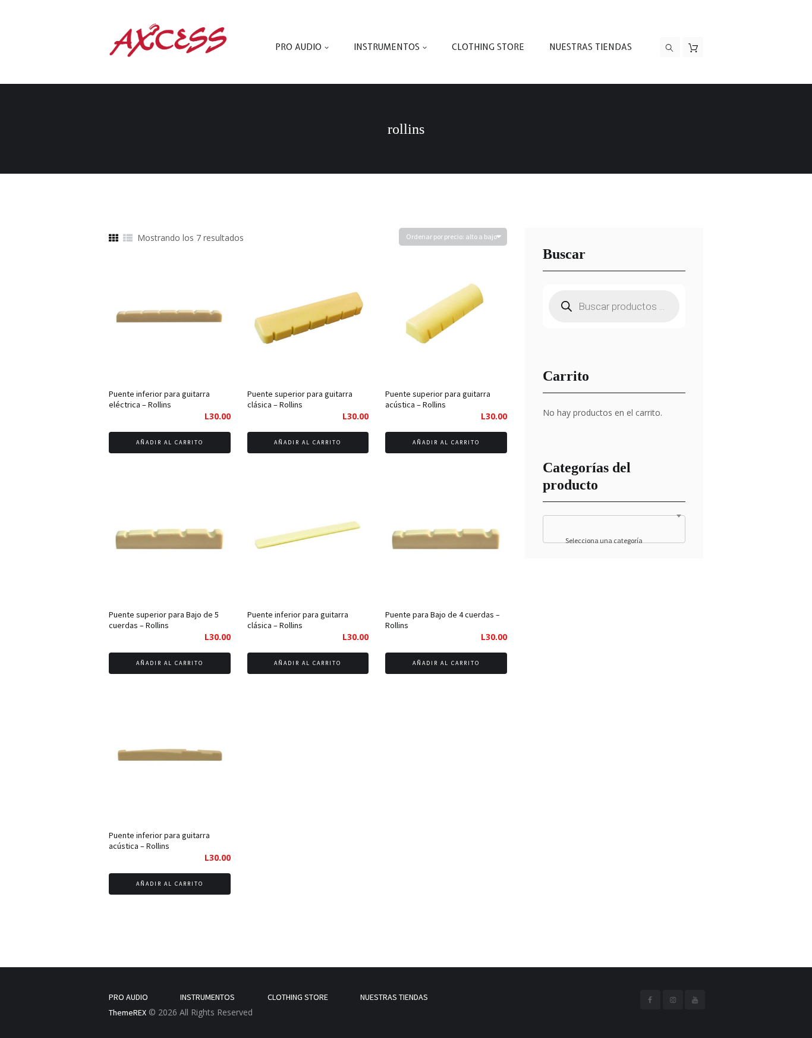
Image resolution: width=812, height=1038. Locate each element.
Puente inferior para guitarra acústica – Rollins (159, 840)
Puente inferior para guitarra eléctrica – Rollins (159, 399)
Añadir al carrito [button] (169, 442)
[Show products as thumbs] (113, 238)
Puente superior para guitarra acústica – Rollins (437, 399)
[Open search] (670, 47)
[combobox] (614, 529)
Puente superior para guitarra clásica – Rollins (300, 399)
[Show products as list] (128, 238)
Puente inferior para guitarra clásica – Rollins (297, 620)
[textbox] (614, 541)
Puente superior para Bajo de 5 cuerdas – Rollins (164, 620)
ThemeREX (127, 1012)
